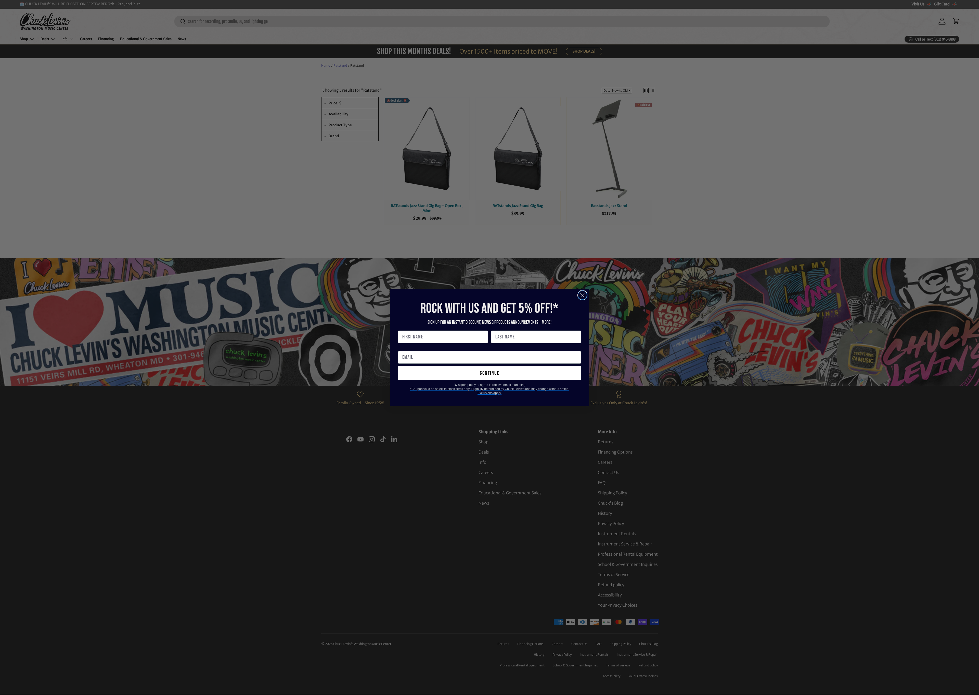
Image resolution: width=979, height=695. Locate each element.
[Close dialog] (582, 295)
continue (489, 373)
